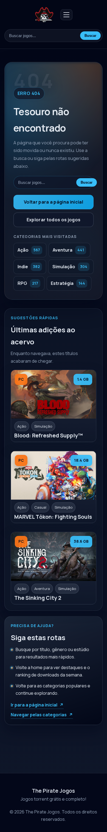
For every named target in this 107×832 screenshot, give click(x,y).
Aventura (42, 588)
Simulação (43, 426)
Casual (40, 507)
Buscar (90, 36)
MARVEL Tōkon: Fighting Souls (53, 516)
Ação (21, 426)
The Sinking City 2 (37, 597)
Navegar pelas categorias (39, 715)
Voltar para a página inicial (53, 202)
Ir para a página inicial (34, 705)
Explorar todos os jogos (53, 220)
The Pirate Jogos (53, 790)
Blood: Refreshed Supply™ (48, 435)
